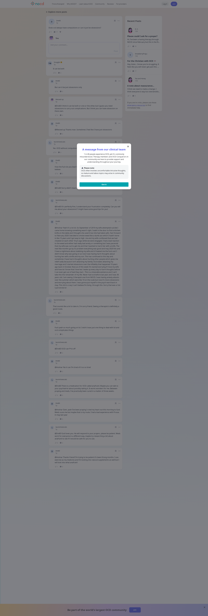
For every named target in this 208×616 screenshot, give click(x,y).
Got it (104, 184)
